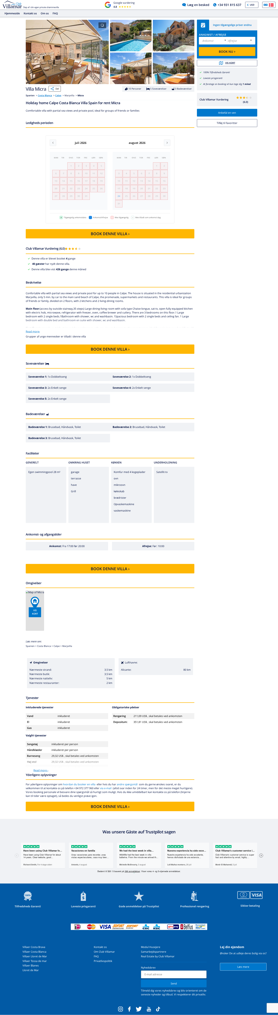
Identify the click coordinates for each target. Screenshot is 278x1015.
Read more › (40, 770)
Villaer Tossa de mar (35, 961)
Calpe (58, 95)
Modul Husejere (150, 947)
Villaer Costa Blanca (34, 951)
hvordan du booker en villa (79, 784)
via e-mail (105, 788)
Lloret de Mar (31, 970)
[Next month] (167, 143)
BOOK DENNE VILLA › (110, 233)
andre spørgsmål (127, 784)
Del (57, 88)
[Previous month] (53, 143)
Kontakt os (30, 13)
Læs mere (243, 967)
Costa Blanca (45, 95)
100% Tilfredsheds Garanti (216, 72)
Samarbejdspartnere (153, 951)
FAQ (55, 13)
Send (174, 983)
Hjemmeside (12, 13)
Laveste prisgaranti (212, 78)
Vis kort (230, 62)
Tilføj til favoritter (227, 123)
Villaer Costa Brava (34, 947)
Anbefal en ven (227, 112)
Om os (45, 13)
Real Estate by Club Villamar (158, 956)
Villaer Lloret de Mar (35, 956)
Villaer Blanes (31, 965)
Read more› (33, 331)
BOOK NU (227, 51)
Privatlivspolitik (103, 961)
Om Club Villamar (104, 951)
